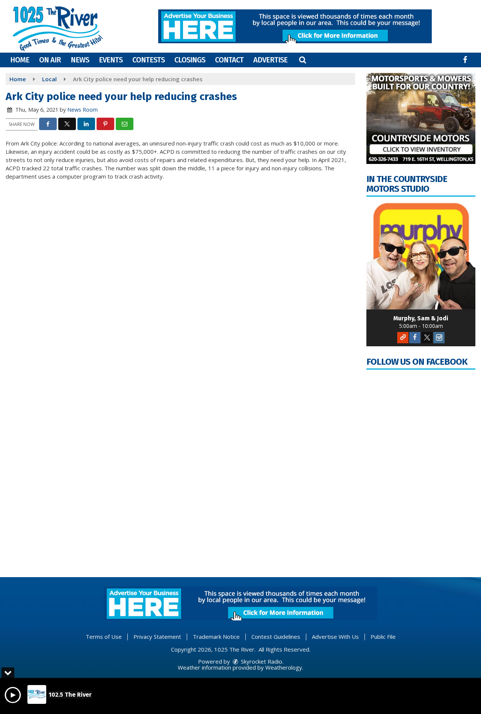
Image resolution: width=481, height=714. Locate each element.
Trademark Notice (216, 636)
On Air (50, 59)
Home (19, 59)
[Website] (402, 337)
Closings (189, 59)
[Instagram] (439, 337)
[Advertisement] (295, 26)
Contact (229, 59)
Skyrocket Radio (260, 661)
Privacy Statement (157, 636)
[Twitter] (427, 337)
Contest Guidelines (275, 636)
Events (111, 59)
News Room (82, 109)
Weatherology (283, 667)
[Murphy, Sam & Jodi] (420, 254)
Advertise (270, 59)
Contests (148, 59)
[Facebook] (414, 337)
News (80, 59)
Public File (383, 636)
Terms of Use (104, 636)
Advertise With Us (335, 636)
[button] (302, 59)
